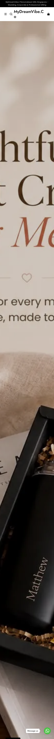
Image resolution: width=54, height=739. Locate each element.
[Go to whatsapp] (47, 730)
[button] (5, 14)
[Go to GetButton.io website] (47, 736)
